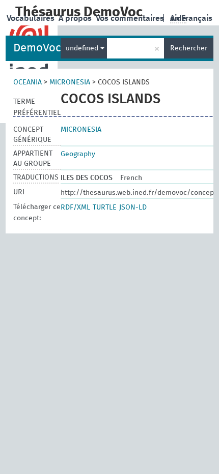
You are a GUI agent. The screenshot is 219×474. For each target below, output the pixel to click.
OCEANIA (27, 82)
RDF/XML (75, 207)
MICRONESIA (69, 82)
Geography (78, 154)
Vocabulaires (32, 18)
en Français (191, 18)
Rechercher (188, 48)
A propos (76, 18)
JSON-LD (133, 207)
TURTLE (105, 207)
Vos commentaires (131, 18)
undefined (83, 48)
